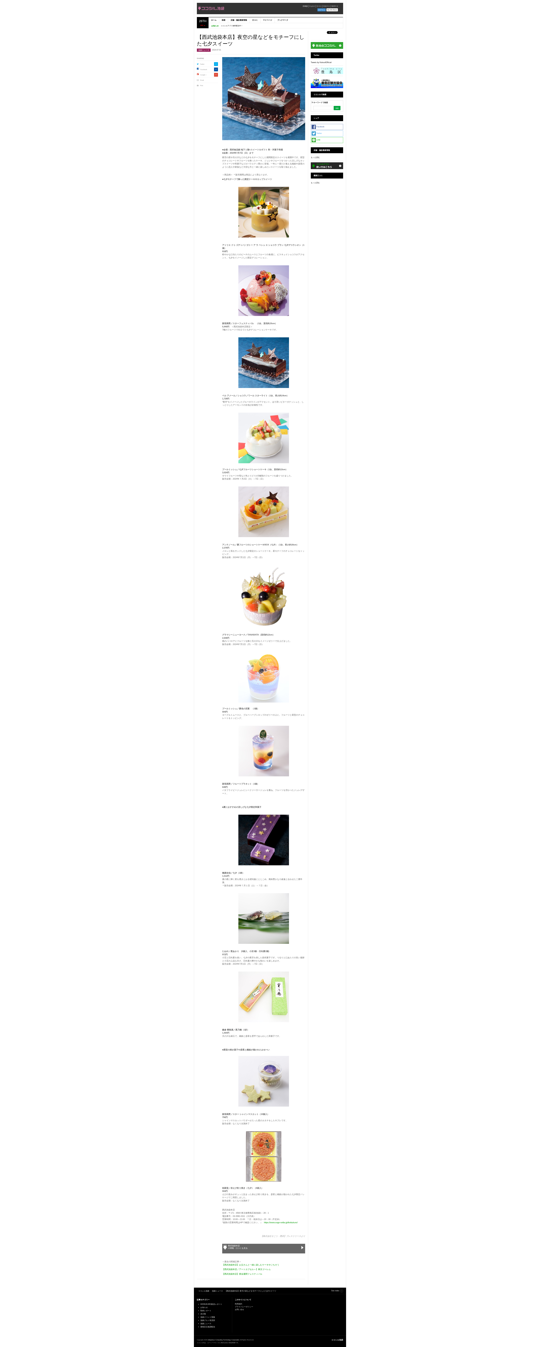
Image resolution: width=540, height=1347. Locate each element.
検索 (223, 20)
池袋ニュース (203, 50)
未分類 (203, 1314)
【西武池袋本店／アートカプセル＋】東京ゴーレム (246, 1269)
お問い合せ (239, 1309)
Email (202, 80)
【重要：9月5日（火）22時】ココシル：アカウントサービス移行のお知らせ (250, 25)
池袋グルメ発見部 (207, 1320)
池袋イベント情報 (207, 1317)
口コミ (255, 20)
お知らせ (204, 1307)
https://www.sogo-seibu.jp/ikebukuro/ (281, 1222)
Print (201, 85)
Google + (203, 75)
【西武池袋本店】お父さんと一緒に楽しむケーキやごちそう (250, 1265)
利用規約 (238, 1304)
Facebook (203, 69)
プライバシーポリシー (244, 1307)
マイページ (267, 20)
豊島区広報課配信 (207, 1327)
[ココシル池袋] (237, 9)
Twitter (202, 64)
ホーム (214, 20)
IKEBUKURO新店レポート (211, 1304)
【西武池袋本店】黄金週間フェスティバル (242, 1274)
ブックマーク (282, 20)
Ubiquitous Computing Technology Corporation (223, 1340)
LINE (318, 140)
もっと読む (315, 157)
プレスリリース (293, 1236)
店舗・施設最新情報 (239, 20)
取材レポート (205, 1311)
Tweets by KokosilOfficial (321, 62)
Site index (335, 1291)
